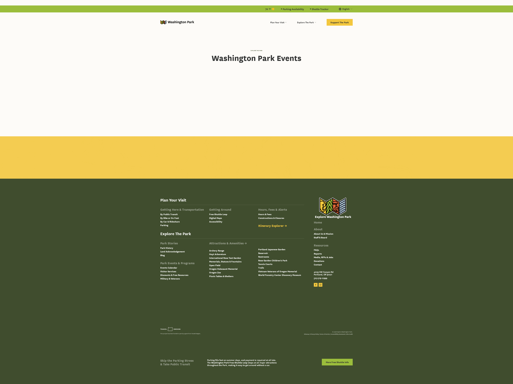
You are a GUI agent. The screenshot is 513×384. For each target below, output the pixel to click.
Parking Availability (293, 9)
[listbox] (346, 9)
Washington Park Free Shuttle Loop (229, 362)
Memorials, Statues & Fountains (225, 261)
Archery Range (216, 250)
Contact (318, 264)
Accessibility (215, 221)
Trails (261, 267)
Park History (166, 248)
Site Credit (349, 334)
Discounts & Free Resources (174, 275)
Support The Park (340, 22)
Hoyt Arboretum (217, 254)
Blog (162, 255)
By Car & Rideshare (170, 221)
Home (318, 222)
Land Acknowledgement (172, 251)
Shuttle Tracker (320, 9)
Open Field (214, 265)
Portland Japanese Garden (271, 249)
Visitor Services (168, 271)
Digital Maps (215, 218)
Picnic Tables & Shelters (221, 276)
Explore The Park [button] (305, 22)
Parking (164, 225)
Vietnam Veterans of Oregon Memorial (277, 271)
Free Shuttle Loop (218, 214)
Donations (319, 261)
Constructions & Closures (271, 218)
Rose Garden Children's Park (272, 260)
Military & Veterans (170, 278)
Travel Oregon (196, 333)
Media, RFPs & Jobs (323, 257)
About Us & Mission (323, 233)
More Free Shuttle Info (337, 362)
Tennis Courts (265, 264)
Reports (318, 253)
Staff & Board (320, 237)
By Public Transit (169, 214)
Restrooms (263, 256)
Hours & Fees (264, 214)
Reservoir (263, 253)
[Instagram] (320, 285)
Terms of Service (325, 334)
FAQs (316, 250)
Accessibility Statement (338, 334)
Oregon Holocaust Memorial (223, 269)
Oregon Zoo (215, 272)
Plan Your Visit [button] (277, 22)
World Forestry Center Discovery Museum (279, 275)
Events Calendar (168, 267)
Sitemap (306, 334)
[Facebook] (316, 285)
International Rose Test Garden (225, 258)
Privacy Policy (314, 334)
